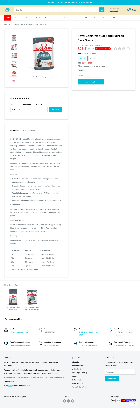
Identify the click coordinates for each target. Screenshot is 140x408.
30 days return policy (52, 345)
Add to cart (90, 82)
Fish (66, 18)
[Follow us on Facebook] (64, 400)
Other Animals (90, 18)
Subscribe (112, 378)
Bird (55, 18)
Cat (27, 18)
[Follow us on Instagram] (68, 400)
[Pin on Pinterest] (119, 48)
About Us (75, 362)
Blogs (74, 376)
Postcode (27, 104)
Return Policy (77, 380)
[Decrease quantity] (87, 75)
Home (6, 24)
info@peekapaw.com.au (19, 332)
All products (15, 24)
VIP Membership (78, 365)
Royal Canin (84, 45)
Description (14, 130)
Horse (77, 18)
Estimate (55, 109)
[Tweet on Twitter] (123, 48)
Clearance (117, 18)
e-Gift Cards (76, 369)
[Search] (101, 9)
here (10, 385)
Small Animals (41, 18)
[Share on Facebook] (115, 48)
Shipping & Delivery (79, 373)
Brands (105, 18)
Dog (16, 18)
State (12, 104)
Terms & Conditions (79, 387)
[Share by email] (128, 48)
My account (113, 11)
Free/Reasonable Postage (20, 345)
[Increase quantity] (98, 75)
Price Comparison (28, 130)
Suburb (39, 104)
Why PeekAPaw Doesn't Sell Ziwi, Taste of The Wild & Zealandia (70, 2)
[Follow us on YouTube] (72, 400)
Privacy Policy (77, 383)
